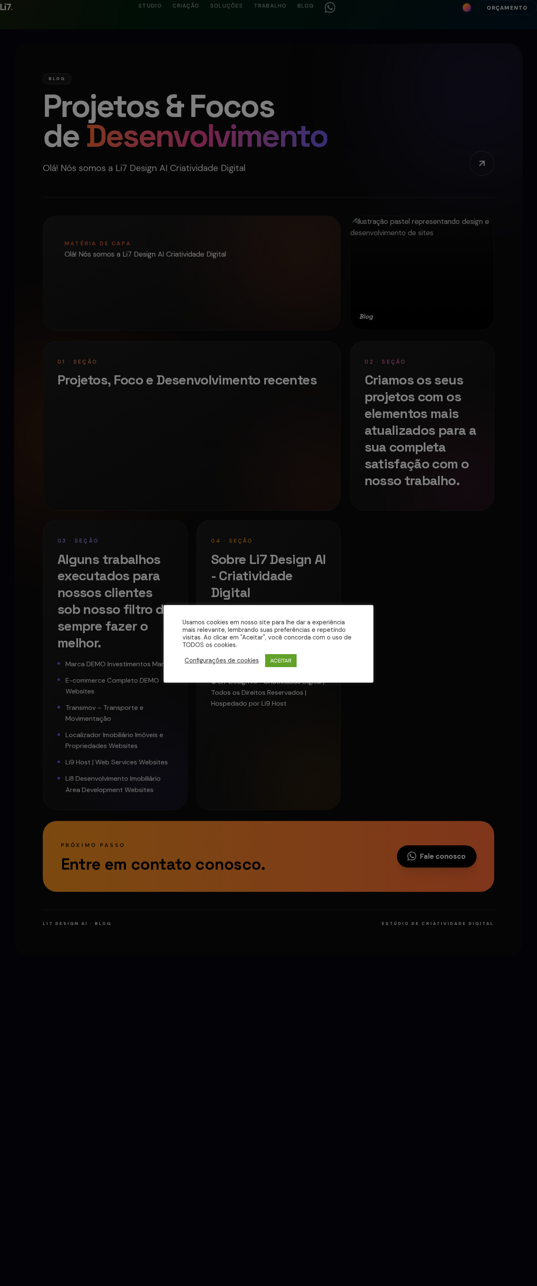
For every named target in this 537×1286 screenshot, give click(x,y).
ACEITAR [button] (281, 660)
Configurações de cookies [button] (222, 661)
